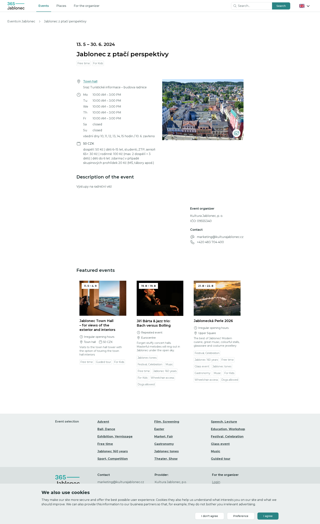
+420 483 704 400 (210, 242)
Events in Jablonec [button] (21, 21)
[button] (281, 5)
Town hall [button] (90, 81)
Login (216, 482)
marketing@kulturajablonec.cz (220, 237)
